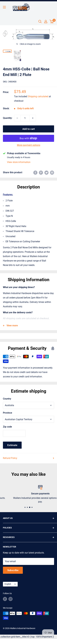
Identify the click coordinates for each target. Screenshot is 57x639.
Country (7, 398)
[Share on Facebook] (35, 172)
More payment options (28, 145)
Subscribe (12, 570)
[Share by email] (52, 172)
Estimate (12, 445)
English (8, 584)
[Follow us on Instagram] (10, 599)
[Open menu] (4, 7)
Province (7, 412)
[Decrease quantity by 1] (17, 118)
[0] (51, 21)
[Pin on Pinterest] (41, 172)
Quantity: (7, 118)
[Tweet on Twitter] (46, 172)
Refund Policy (10, 458)
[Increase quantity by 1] (33, 118)
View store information (18, 162)
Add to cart (28, 128)
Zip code (7, 426)
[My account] (45, 21)
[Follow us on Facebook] (5, 599)
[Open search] (40, 21)
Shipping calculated (38, 96)
